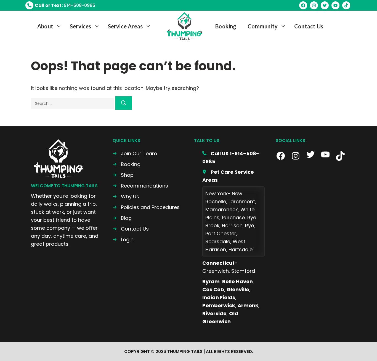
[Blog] (122, 218)
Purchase (233, 217)
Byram (211, 281)
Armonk (248, 305)
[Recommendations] (140, 186)
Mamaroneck (221, 209)
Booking (225, 26)
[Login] (123, 240)
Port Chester (220, 233)
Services (80, 26)
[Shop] (123, 175)
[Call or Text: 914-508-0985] (60, 5)
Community (263, 26)
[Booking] (126, 164)
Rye (249, 225)
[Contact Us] (131, 229)
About (45, 26)
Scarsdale (217, 241)
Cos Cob (213, 289)
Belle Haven (237, 281)
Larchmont (242, 201)
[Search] (123, 103)
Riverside (214, 313)
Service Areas (125, 26)
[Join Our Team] (135, 153)
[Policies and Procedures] (146, 207)
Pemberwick (218, 305)
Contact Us (308, 26)
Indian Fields (218, 297)
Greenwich (215, 271)
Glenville (238, 289)
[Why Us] (126, 196)
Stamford (243, 271)
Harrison (232, 225)
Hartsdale (241, 249)
